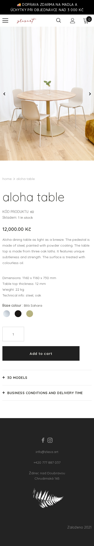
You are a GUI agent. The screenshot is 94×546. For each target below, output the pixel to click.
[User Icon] (72, 20)
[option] (47, 94)
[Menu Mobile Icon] (5, 20)
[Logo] (26, 21)
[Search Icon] (58, 20)
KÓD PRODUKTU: (15, 212)
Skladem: (9, 217)
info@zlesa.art (47, 452)
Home (7, 179)
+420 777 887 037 (47, 462)
